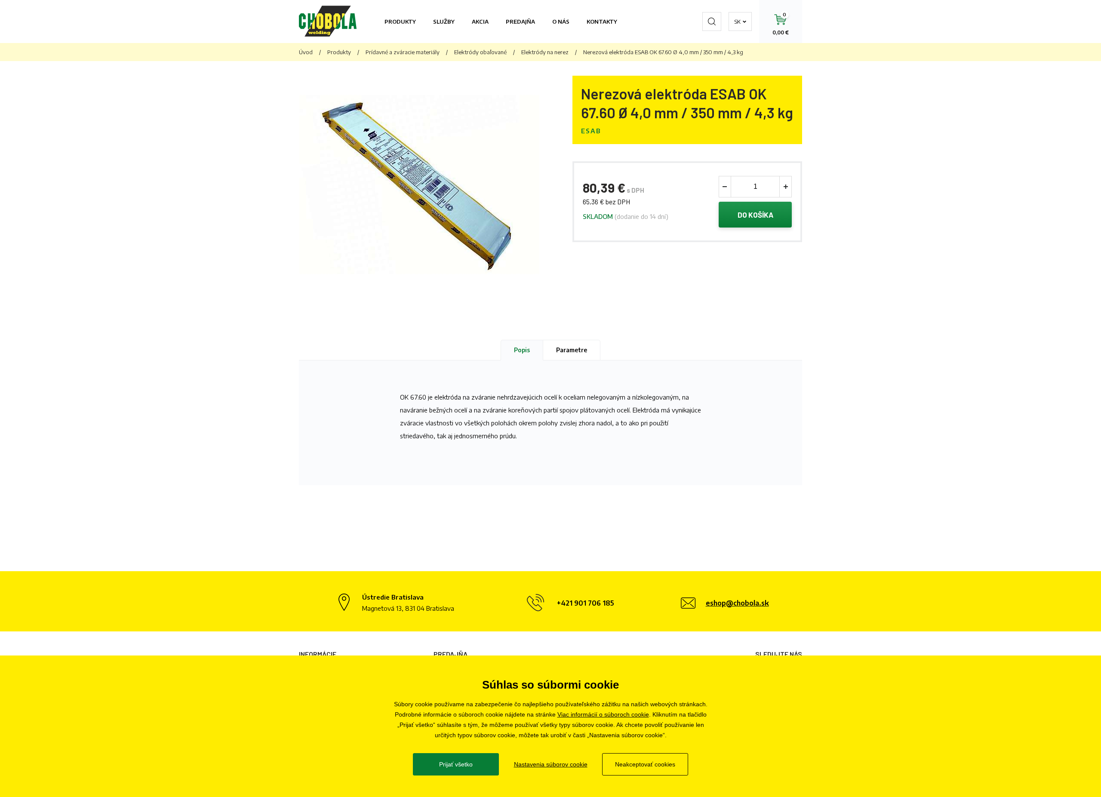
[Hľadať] (711, 21)
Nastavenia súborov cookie (550, 764)
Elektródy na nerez (545, 52)
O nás (560, 21)
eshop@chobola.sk (737, 603)
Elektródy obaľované (480, 52)
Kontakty (602, 21)
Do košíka (755, 214)
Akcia (480, 21)
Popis (522, 350)
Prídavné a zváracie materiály (403, 52)
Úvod (306, 52)
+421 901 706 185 (585, 603)
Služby (444, 21)
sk (737, 21)
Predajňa (520, 21)
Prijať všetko (456, 764)
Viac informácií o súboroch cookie (603, 714)
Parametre (571, 350)
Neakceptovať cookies (645, 764)
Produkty (400, 21)
